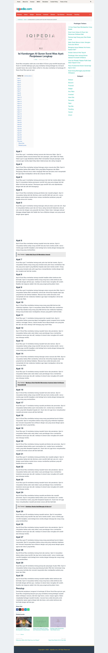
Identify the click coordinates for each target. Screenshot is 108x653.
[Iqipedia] (24, 8)
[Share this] (17, 609)
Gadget (70, 88)
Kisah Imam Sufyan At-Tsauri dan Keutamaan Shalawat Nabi (41, 629)
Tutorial (70, 112)
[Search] (90, 14)
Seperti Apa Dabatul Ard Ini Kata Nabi (57, 639)
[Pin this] (23, 609)
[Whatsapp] (28, 609)
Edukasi (70, 80)
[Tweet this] (20, 609)
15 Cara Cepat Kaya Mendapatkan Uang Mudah (23, 629)
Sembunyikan (28, 76)
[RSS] (90, 1)
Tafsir (69, 103)
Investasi (71, 94)
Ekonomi (70, 83)
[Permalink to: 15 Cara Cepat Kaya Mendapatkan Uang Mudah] (24, 622)
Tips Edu (70, 106)
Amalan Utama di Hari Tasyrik (77, 52)
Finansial (71, 86)
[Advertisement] (41, 228)
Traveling (71, 109)
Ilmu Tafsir (71, 91)
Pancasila (71, 100)
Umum (22, 634)
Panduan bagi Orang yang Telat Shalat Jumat (56, 629)
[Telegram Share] (25, 609)
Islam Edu (71, 97)
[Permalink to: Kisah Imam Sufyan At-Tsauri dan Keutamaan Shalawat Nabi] (41, 622)
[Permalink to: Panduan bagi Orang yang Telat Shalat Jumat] (58, 622)
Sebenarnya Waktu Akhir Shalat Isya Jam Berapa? (27, 639)
